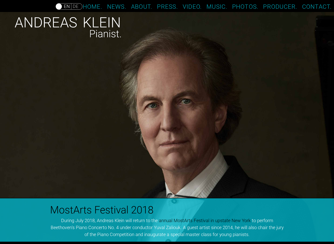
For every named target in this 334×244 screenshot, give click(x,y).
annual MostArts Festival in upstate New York (205, 220)
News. (116, 6)
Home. (92, 6)
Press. (167, 6)
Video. (192, 6)
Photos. (245, 6)
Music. (216, 6)
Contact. (317, 6)
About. (141, 6)
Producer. (280, 6)
